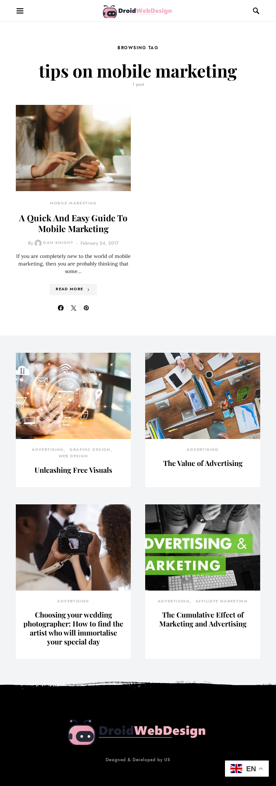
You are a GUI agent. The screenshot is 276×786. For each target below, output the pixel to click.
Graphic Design (89, 449)
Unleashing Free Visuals (73, 470)
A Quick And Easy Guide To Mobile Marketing (73, 223)
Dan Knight (58, 242)
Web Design (73, 456)
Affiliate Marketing (222, 601)
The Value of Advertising (203, 463)
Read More (69, 289)
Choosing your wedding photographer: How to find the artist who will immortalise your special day (73, 628)
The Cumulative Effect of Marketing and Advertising (203, 619)
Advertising (48, 449)
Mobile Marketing (73, 203)
